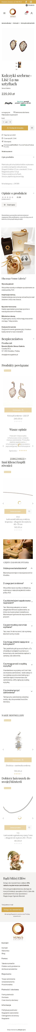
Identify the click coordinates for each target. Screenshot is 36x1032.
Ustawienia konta (8, 982)
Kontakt (5, 948)
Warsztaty (5, 951)
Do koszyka (16, 410)
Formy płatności (8, 994)
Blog (3, 953)
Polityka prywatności (9, 1010)
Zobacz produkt (15, 511)
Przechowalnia (7, 984)
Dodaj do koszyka (16, 128)
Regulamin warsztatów (10, 1013)
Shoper (23, 1024)
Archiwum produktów (10, 969)
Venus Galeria (6, 88)
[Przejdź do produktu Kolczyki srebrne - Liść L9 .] (18, 391)
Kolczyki (15, 23)
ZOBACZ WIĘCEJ (17, 459)
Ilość (3, 118)
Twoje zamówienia (8, 979)
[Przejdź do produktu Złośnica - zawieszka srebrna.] (18, 741)
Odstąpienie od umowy (10, 1016)
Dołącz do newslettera (13, 910)
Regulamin (5, 1018)
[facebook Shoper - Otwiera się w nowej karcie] (26, 2)
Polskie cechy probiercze (11, 966)
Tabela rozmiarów (8, 963)
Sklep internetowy (15, 1030)
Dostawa (5, 997)
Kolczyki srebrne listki (27, 23)
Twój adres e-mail (7, 905)
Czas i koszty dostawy (10, 1000)
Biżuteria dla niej (6, 23)
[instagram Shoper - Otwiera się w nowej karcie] (31, 2)
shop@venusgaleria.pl (10, 354)
